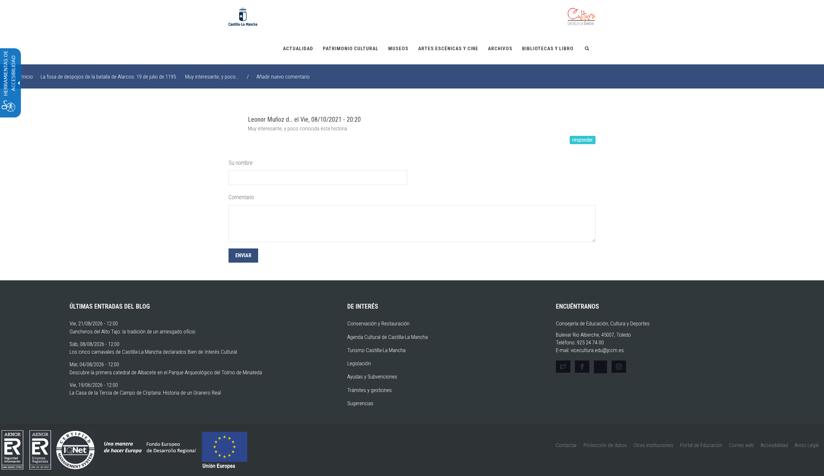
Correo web (741, 445)
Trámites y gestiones (369, 390)
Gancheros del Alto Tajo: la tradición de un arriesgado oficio (132, 331)
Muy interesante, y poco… (212, 76)
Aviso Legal (807, 445)
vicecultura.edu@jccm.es (597, 350)
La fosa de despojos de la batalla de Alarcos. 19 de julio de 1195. (109, 76)
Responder (582, 140)
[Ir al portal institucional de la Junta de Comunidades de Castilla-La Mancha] (243, 16)
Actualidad (298, 48)
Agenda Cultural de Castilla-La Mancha (387, 337)
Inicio (27, 76)
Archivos (500, 48)
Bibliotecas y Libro (548, 48)
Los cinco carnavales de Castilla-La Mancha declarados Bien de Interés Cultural (153, 352)
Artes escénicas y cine (448, 48)
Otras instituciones (653, 445)
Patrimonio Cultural (351, 48)
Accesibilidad (774, 445)
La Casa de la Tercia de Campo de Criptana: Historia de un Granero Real (145, 392)
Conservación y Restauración (378, 323)
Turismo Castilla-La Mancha (376, 350)
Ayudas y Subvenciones (372, 376)
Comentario (241, 197)
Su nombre (241, 162)
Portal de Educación (701, 445)
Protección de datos (605, 445)
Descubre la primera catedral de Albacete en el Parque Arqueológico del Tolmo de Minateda (166, 372)
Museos (398, 48)
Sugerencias (360, 403)
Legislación (359, 363)
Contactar (566, 445)
